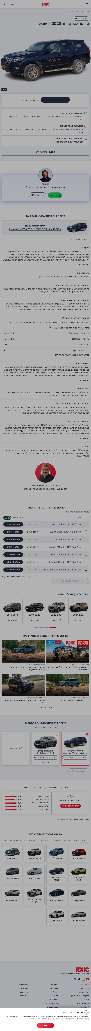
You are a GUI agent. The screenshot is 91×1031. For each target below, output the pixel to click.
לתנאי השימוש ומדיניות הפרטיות (35, 1019)
